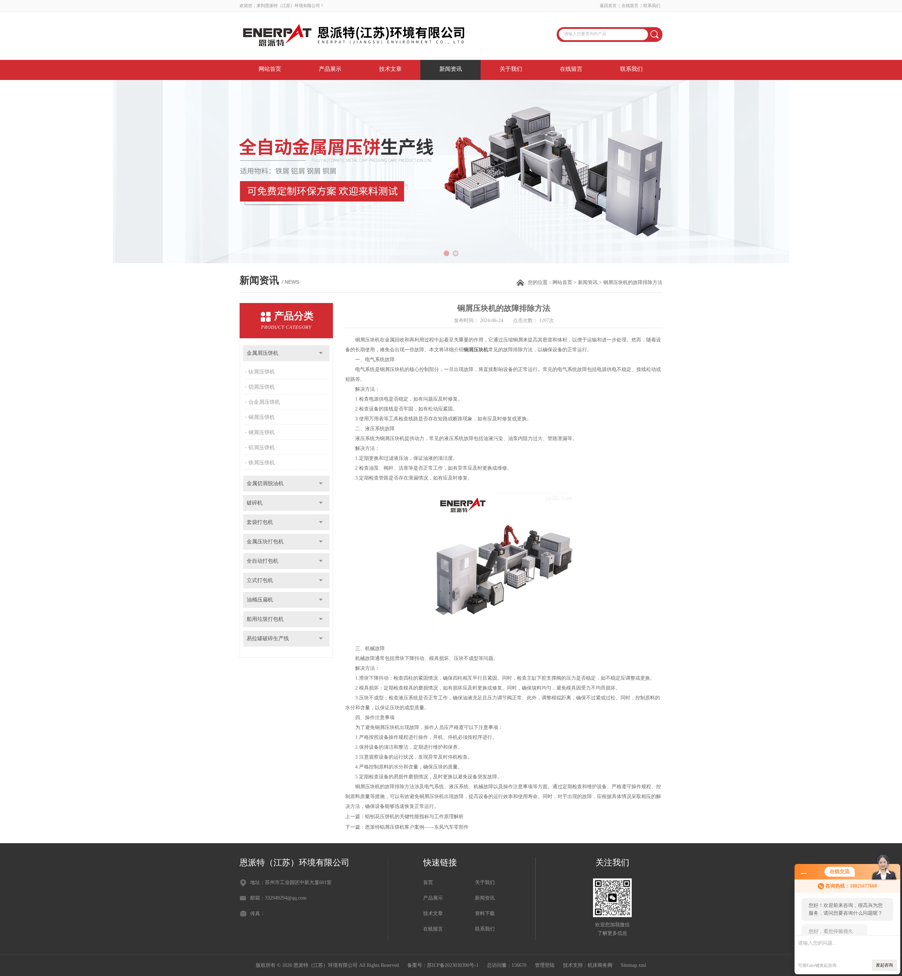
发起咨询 (884, 965)
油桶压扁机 (260, 600)
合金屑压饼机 (264, 402)
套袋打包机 (260, 522)
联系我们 (651, 5)
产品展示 (330, 69)
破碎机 (254, 503)
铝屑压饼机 (261, 447)
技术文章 (390, 69)
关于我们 (511, 69)
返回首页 (608, 5)
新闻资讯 (450, 69)
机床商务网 (600, 965)
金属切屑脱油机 (265, 483)
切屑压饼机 (261, 387)
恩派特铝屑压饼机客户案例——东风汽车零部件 (417, 827)
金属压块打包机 (265, 541)
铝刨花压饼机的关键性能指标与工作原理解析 (414, 816)
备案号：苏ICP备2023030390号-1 (442, 965)
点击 (320, 353)
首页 (428, 882)
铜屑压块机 (476, 349)
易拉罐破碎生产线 (268, 638)
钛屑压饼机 (261, 372)
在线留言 (630, 5)
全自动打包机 (262, 561)
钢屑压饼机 (261, 432)
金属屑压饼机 (262, 353)
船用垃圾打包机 (265, 619)
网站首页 (270, 69)
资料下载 (485, 913)
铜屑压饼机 (261, 417)
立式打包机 (260, 580)
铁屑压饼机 (261, 462)
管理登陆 (545, 965)
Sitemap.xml (633, 965)
